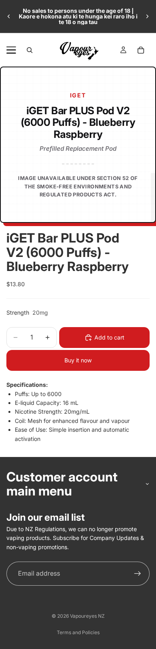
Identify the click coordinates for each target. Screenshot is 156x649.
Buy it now (78, 360)
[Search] (29, 50)
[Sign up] (137, 573)
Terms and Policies (78, 632)
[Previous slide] (9, 16)
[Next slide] (147, 16)
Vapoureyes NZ (87, 616)
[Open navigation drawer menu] (11, 50)
